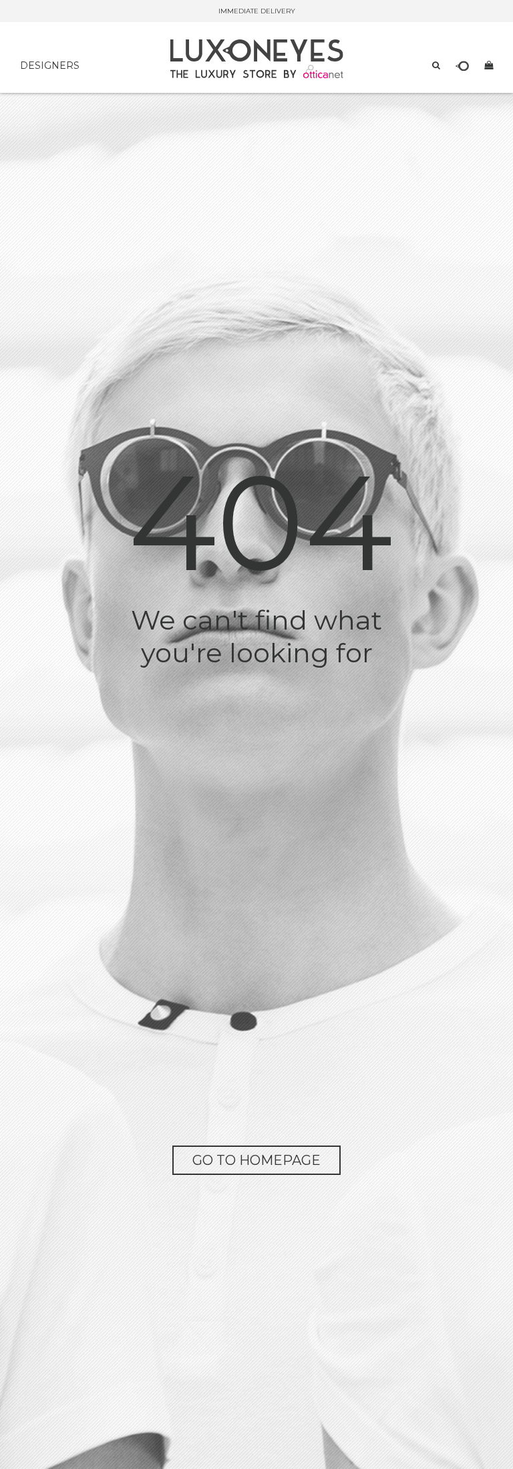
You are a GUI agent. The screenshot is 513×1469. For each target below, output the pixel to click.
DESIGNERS (49, 65)
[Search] (436, 64)
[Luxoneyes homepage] (257, 59)
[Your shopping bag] (488, 64)
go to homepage (256, 1160)
